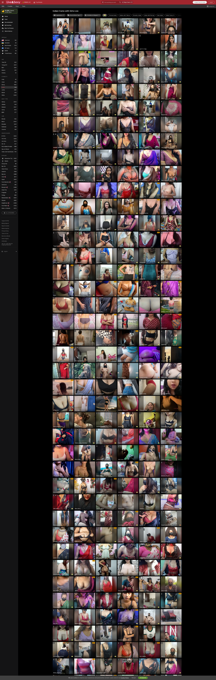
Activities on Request (92, 15)
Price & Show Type (75, 15)
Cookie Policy (125, 677)
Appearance (59, 15)
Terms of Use (5, 233)
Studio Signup (5, 238)
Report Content (5, 225)
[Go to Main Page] (13, 2)
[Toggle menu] (2, 2)
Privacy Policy (5, 231)
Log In (211, 2)
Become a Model (6, 236)
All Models (4, 241)
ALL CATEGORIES (10, 212)
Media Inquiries (5, 228)
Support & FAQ (5, 220)
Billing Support (5, 223)
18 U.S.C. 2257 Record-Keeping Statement (7, 244)
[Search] (120, 2)
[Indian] (104, 15)
